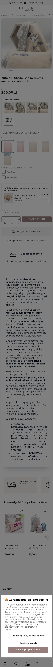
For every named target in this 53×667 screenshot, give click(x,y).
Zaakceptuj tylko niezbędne (28, 635)
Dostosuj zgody (28, 643)
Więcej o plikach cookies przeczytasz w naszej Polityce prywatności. (22, 627)
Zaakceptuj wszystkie (28, 649)
